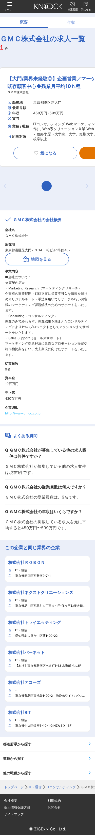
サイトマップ (14, 814)
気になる (48, 153)
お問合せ (54, 807)
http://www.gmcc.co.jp (23, 413)
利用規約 (54, 800)
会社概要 (10, 800)
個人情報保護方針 (17, 807)
